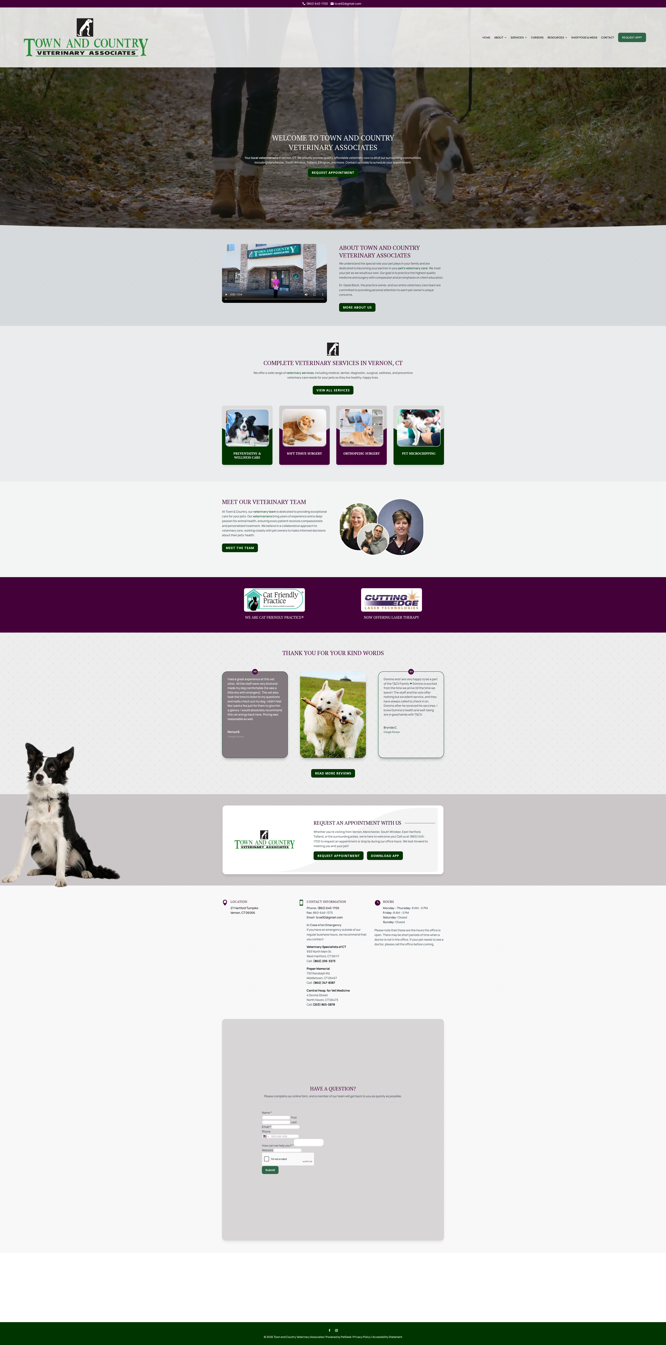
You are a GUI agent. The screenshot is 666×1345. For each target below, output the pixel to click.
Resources (556, 37)
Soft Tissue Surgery (304, 453)
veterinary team (264, 512)
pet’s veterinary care (413, 268)
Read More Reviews (333, 773)
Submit (270, 1170)
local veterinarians (264, 158)
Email (266, 1127)
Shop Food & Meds (584, 37)
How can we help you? (278, 1145)
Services (517, 37)
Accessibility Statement (387, 1337)
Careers (537, 37)
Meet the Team (240, 548)
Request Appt (632, 37)
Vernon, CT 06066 (242, 913)
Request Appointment (333, 172)
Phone (266, 1131)
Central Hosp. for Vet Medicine (328, 990)
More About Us (357, 307)
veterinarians (262, 516)
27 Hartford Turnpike (244, 908)
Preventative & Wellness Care (247, 455)
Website (267, 1150)
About (498, 37)
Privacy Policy (362, 1337)
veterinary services (300, 373)
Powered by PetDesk (338, 1337)
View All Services (333, 390)
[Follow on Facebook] (329, 1330)
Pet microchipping (419, 453)
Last (294, 1122)
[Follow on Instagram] (336, 1330)
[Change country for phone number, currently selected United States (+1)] (266, 1136)
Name (267, 1113)
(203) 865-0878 (324, 1004)
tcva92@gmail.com (329, 917)
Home (486, 37)
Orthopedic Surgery (361, 453)
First (294, 1117)
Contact (607, 37)
